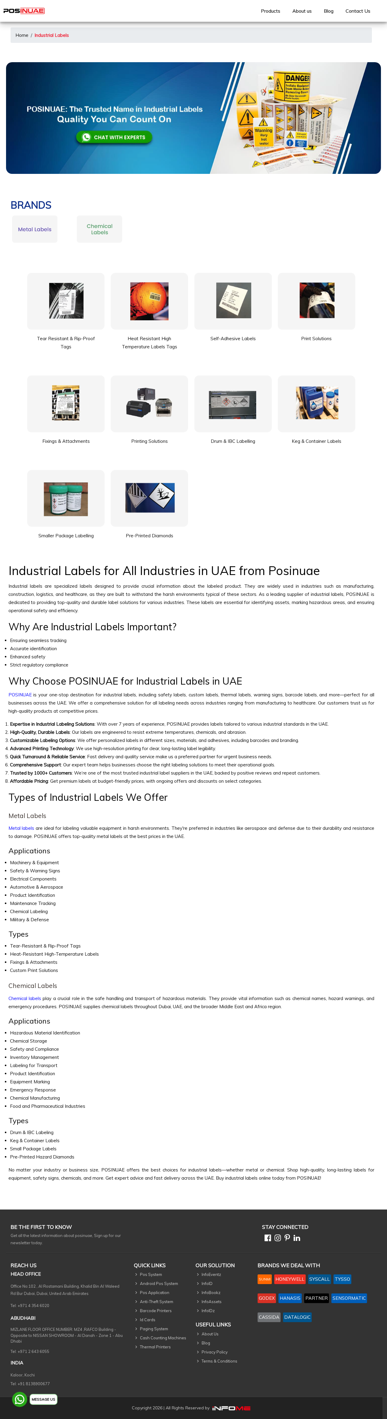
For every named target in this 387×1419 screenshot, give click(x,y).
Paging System (154, 1328)
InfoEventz (211, 1274)
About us (302, 11)
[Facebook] (266, 1239)
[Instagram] (276, 1239)
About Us (210, 1333)
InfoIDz (208, 1310)
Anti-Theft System (156, 1301)
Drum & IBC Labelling (233, 441)
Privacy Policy (215, 1352)
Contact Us (358, 11)
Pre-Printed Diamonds (149, 536)
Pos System (151, 1274)
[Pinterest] (286, 1239)
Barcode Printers (156, 1310)
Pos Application (154, 1292)
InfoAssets (212, 1301)
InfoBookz (211, 1292)
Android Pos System (159, 1283)
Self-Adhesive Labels (233, 338)
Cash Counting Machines (163, 1337)
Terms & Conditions (219, 1361)
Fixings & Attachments (66, 441)
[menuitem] (270, 10)
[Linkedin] (295, 1239)
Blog (328, 11)
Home (21, 35)
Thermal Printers (155, 1346)
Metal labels (21, 828)
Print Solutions (316, 338)
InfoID (207, 1283)
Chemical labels (24, 998)
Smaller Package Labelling (66, 536)
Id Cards (147, 1319)
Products (270, 11)
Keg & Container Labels (316, 441)
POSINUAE (20, 695)
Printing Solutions (149, 441)
